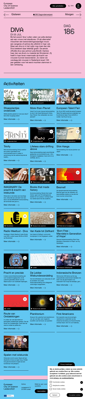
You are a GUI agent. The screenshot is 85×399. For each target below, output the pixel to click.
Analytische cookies (59, 385)
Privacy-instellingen (66, 364)
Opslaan (54, 395)
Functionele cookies (59, 382)
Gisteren (16, 14)
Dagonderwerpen (44, 15)
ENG (72, 6)
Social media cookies (59, 389)
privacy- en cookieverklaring (64, 378)
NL (69, 6)
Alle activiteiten (58, 6)
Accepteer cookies (74, 395)
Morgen (69, 14)
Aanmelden (41, 391)
